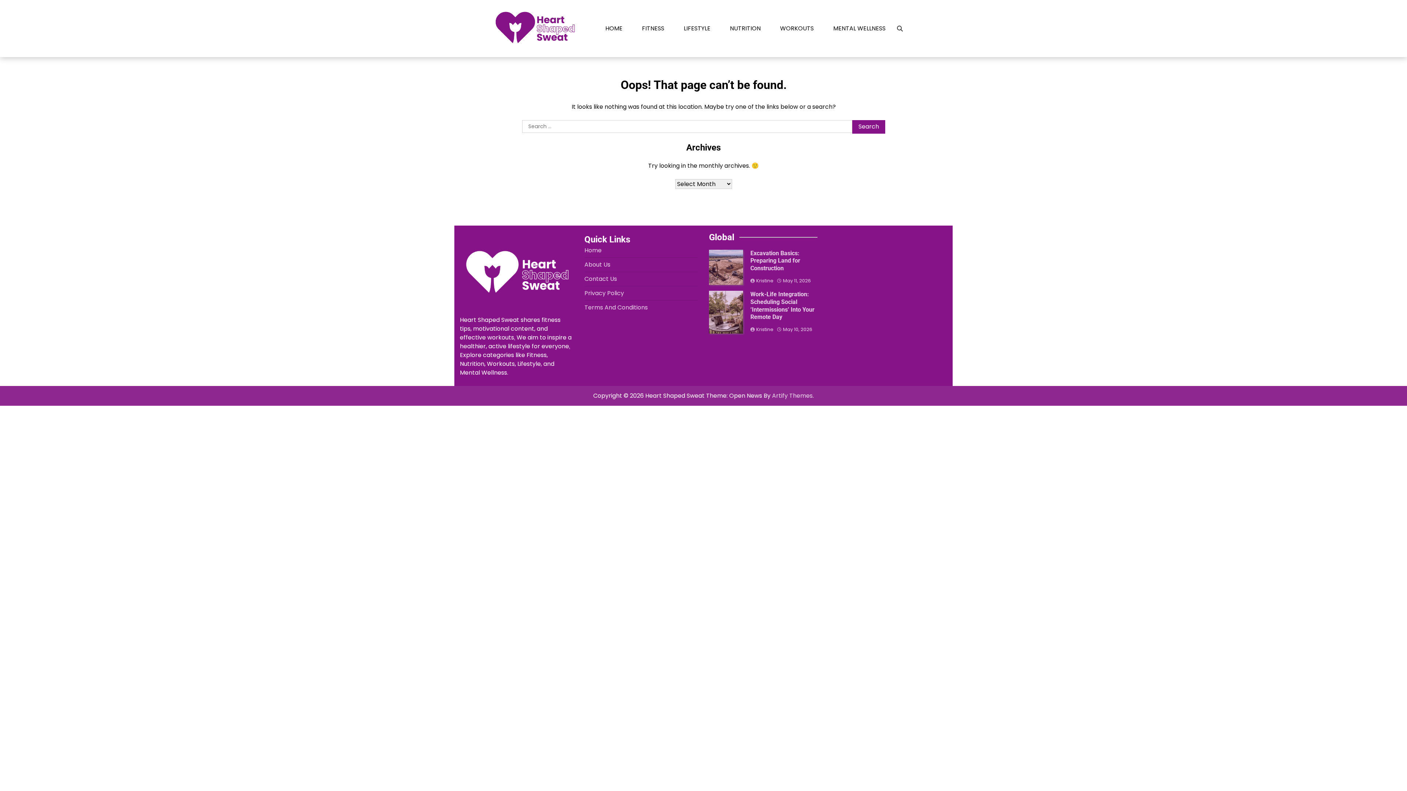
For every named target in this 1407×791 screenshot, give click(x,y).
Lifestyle (697, 28)
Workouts (797, 28)
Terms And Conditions (616, 307)
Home (614, 28)
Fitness (653, 28)
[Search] (899, 28)
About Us (597, 264)
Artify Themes (792, 395)
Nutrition (745, 28)
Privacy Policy (604, 293)
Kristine (764, 281)
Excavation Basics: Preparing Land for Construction (775, 261)
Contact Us (600, 279)
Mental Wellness (859, 28)
